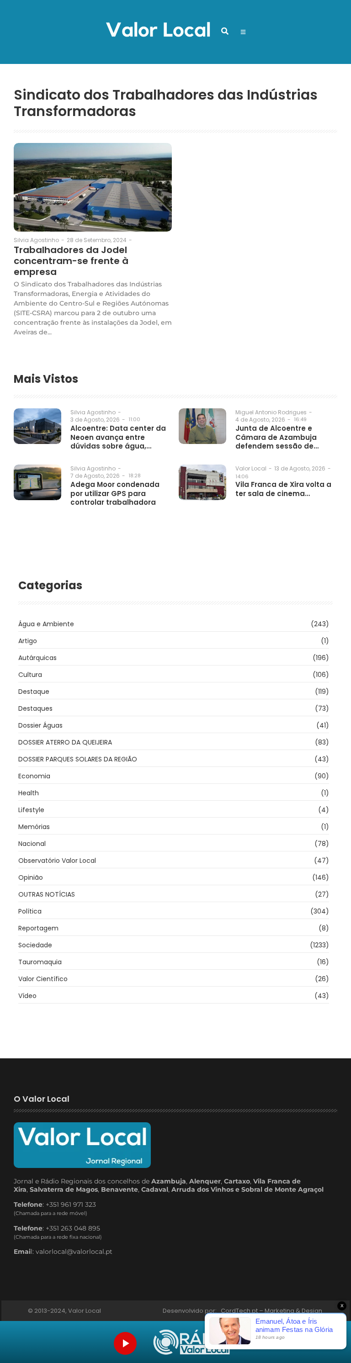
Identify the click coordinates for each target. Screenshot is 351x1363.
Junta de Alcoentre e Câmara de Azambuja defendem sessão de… (277, 437)
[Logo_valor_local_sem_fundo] (158, 31)
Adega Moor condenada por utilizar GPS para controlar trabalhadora (115, 493)
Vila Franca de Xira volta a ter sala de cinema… (283, 489)
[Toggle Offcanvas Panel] (243, 32)
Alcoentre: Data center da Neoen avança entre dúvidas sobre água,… (118, 437)
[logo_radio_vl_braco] (191, 1342)
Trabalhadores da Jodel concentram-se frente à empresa (71, 260)
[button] (225, 31)
